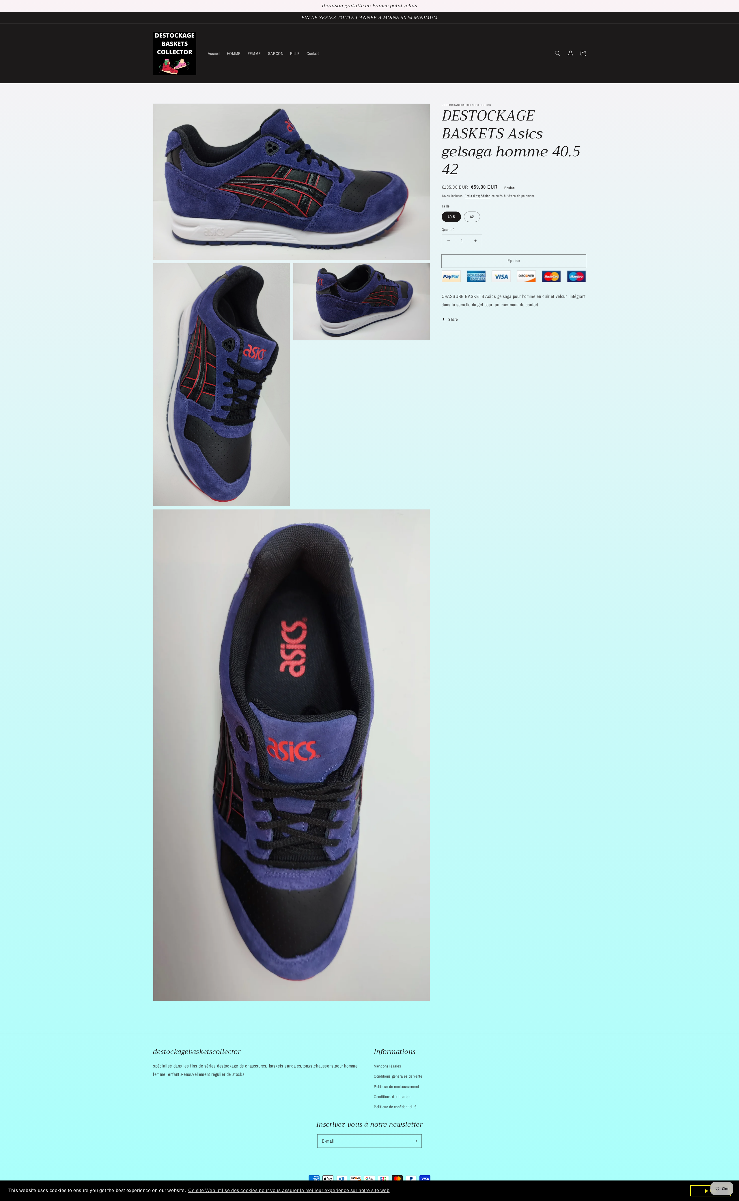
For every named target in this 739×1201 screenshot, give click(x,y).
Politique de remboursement (396, 1086)
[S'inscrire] (415, 1141)
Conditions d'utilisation (392, 1096)
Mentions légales (387, 1066)
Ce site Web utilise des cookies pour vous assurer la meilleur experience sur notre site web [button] (289, 1190)
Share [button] (453, 319)
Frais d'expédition (477, 196)
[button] (557, 53)
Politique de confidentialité (395, 1106)
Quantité (448, 229)
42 (472, 216)
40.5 (451, 216)
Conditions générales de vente (398, 1076)
